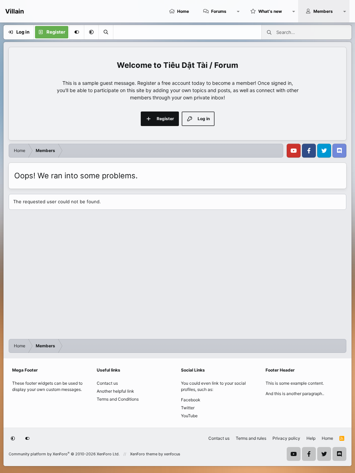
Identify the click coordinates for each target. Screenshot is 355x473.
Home (183, 11)
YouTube (189, 415)
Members (323, 11)
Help (310, 438)
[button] (238, 11)
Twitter (187, 407)
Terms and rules (251, 438)
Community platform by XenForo (64, 454)
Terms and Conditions (118, 399)
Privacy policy (286, 438)
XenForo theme (143, 454)
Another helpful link (115, 391)
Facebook (190, 399)
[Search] (105, 32)
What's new (270, 11)
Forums (218, 11)
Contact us (107, 383)
